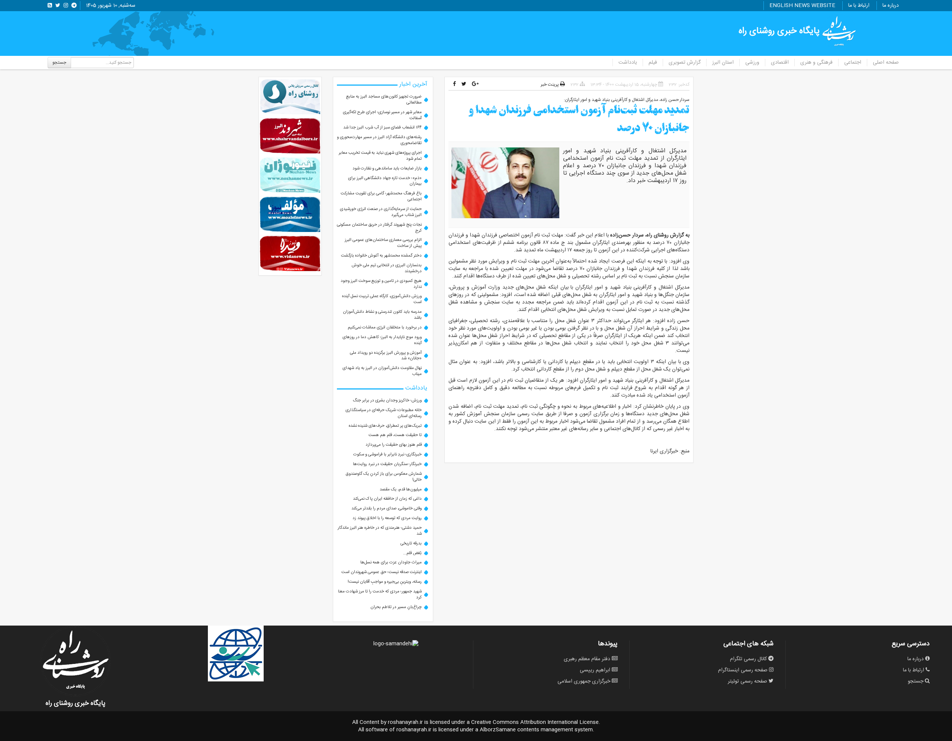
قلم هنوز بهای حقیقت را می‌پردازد (394, 444)
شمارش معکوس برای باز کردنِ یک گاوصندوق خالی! (384, 476)
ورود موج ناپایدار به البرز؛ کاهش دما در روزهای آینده (382, 340)
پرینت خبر (550, 84)
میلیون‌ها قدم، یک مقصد (401, 489)
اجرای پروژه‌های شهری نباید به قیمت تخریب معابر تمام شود (380, 155)
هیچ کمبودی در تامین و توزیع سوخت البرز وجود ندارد (381, 283)
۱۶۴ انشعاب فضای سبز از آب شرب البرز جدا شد (382, 127)
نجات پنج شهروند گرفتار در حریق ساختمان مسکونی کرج (379, 227)
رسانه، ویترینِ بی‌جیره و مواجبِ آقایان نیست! (385, 581)
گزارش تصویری (685, 62)
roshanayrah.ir (405, 722)
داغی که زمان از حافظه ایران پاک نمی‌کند (387, 498)
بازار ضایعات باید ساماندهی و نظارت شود (387, 168)
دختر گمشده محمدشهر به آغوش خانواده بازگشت (381, 255)
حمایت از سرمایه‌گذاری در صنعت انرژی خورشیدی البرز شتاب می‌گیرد (381, 212)
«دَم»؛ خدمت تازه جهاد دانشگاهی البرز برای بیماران (385, 181)
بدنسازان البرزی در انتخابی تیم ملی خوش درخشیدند (387, 268)
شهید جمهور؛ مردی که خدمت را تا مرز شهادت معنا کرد (380, 594)
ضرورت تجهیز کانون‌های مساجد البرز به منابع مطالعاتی (384, 99)
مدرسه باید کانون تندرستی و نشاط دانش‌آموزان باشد (382, 314)
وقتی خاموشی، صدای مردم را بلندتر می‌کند (386, 508)
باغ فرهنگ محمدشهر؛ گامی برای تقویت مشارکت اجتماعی (381, 196)
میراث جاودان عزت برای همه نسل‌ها (391, 562)
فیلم (653, 62)
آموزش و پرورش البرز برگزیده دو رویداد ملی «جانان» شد (386, 355)
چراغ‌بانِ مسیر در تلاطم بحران (396, 607)
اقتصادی (780, 62)
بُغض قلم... (412, 553)
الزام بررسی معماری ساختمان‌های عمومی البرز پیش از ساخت (383, 242)
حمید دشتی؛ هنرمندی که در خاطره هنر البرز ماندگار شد (380, 530)
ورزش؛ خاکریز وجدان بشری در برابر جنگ (387, 400)
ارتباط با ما (858, 5)
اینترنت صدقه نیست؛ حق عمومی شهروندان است (381, 572)
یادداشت (627, 62)
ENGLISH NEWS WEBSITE (802, 5)
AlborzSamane (498, 729)
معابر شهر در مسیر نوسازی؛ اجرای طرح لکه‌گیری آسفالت (382, 115)
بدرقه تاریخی (411, 543)
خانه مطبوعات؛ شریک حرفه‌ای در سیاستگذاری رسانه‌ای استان (383, 413)
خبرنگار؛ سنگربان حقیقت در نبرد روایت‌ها (387, 464)
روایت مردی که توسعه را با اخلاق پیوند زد (387, 518)
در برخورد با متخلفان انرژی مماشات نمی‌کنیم (385, 327)
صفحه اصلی (886, 62)
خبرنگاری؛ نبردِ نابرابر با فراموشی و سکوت (387, 454)
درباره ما (890, 5)
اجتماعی (852, 62)
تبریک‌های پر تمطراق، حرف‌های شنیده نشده (385, 425)
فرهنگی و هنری (816, 62)
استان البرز (723, 62)
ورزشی (752, 62)
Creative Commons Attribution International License (535, 722)
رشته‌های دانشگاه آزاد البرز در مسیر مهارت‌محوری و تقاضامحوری (379, 140)
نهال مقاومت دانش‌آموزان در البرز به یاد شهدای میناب (382, 371)
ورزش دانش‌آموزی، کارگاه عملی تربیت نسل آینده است (382, 299)
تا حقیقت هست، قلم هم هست (395, 435)
